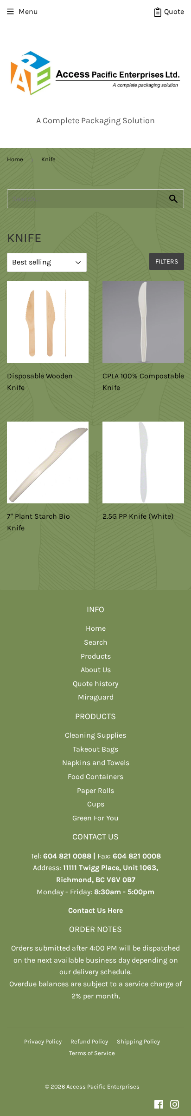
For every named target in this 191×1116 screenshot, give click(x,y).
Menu (28, 11)
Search (96, 642)
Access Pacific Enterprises (103, 1086)
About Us (96, 669)
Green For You (95, 817)
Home (15, 159)
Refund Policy (89, 1041)
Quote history (95, 683)
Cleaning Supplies (95, 735)
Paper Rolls (95, 790)
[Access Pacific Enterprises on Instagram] (174, 1105)
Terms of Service (92, 1053)
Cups (95, 803)
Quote (173, 11)
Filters (166, 261)
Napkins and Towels (95, 762)
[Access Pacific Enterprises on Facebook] (159, 1105)
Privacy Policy (43, 1041)
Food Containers (95, 776)
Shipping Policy (138, 1041)
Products (96, 656)
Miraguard (96, 697)
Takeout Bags (95, 749)
